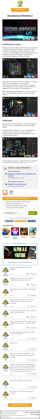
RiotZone (23, 237)
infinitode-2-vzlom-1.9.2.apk (17, 184)
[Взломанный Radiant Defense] (15, 232)
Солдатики (33, 237)
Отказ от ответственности (32, 412)
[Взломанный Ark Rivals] (6, 232)
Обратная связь (35, 414)
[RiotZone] (24, 232)
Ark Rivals (6, 237)
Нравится (33, 273)
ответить (12, 274)
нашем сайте (30, 162)
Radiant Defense (15, 237)
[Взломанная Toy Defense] (33, 232)
